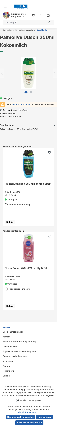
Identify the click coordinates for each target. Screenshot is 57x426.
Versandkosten (10, 346)
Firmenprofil (8, 371)
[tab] (28, 127)
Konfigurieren (44, 417)
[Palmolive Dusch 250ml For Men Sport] (28, 164)
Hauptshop (16, 16)
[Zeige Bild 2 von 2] (31, 92)
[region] (28, 185)
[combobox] (23, 22)
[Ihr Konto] (41, 15)
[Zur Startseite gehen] (21, 6)
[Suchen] (49, 22)
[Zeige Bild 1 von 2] (26, 92)
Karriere (6, 366)
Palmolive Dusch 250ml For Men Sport (28, 183)
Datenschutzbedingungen (15, 356)
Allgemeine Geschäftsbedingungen (20, 351)
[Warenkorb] (48, 15)
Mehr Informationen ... (28, 412)
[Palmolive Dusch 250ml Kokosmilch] (28, 73)
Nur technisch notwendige (20, 417)
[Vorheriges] (2, 73)
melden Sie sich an (20, 104)
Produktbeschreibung (19, 204)
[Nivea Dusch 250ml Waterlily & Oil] (28, 248)
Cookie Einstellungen (13, 332)
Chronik (6, 376)
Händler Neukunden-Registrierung (19, 341)
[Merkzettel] (33, 15)
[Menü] (5, 7)
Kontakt (6, 337)
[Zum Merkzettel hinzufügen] (49, 152)
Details (10, 222)
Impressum (8, 361)
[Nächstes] (55, 73)
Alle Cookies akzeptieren (29, 422)
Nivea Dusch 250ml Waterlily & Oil (26, 268)
